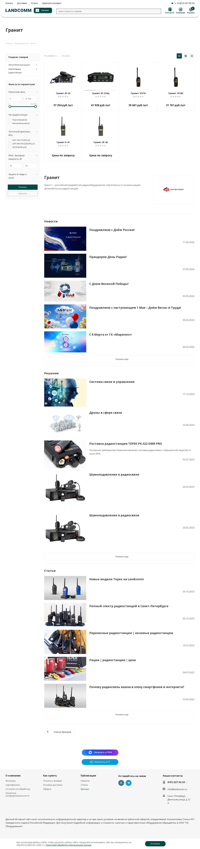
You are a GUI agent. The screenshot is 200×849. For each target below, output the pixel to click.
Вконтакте (121, 783)
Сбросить (22, 193)
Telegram (128, 783)
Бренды (85, 788)
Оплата (9, 3)
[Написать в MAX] (100, 752)
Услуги (34, 3)
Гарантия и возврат (51, 3)
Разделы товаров (18, 57)
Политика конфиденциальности (17, 794)
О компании (13, 775)
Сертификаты (13, 784)
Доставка (22, 3)
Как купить (50, 775)
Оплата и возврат (52, 780)
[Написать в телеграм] (100, 764)
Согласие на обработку (18, 788)
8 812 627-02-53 (176, 782)
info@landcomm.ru (177, 789)
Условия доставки (53, 784)
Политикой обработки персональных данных (68, 845)
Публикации (88, 775)
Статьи (84, 784)
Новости (85, 780)
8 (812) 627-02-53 (185, 3)
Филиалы (11, 780)
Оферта (47, 788)
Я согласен (155, 843)
